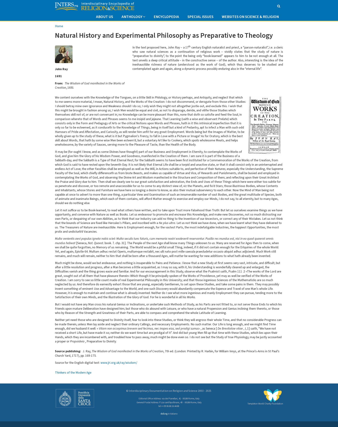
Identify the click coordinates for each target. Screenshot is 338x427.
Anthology (131, 17)
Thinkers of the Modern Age (73, 372)
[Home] (94, 6)
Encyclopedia (166, 17)
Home (59, 26)
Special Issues (200, 17)
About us (104, 17)
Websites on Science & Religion (250, 17)
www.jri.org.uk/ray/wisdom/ (119, 363)
